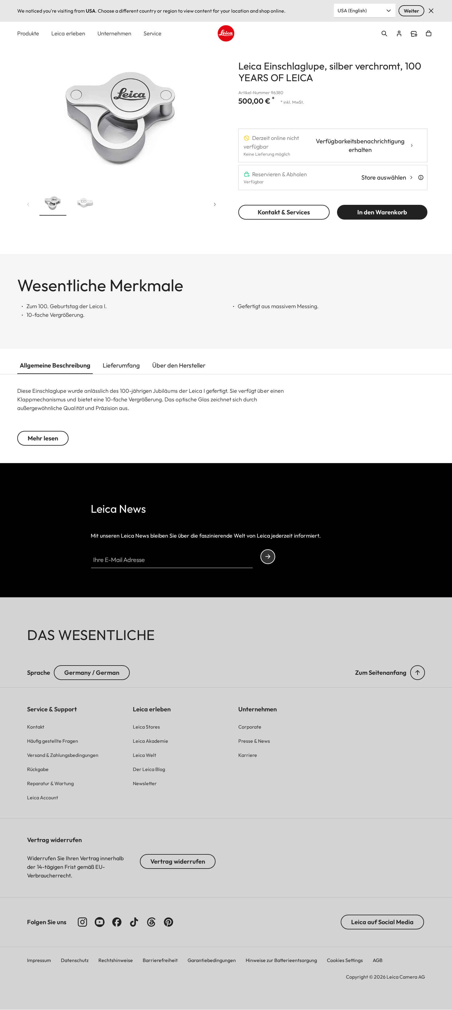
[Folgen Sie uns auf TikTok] (134, 922)
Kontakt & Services (284, 212)
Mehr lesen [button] (43, 438)
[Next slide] (215, 204)
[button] (52, 204)
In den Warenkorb (382, 212)
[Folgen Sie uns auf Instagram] (82, 922)
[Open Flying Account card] (399, 33)
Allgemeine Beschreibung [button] (55, 365)
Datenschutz (75, 960)
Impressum (39, 960)
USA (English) (352, 10)
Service (152, 33)
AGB (378, 960)
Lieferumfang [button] (121, 365)
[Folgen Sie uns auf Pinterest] (168, 922)
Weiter (411, 11)
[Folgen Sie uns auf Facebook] (117, 922)
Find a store (414, 33)
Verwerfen (431, 10)
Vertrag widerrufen (177, 861)
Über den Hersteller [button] (178, 365)
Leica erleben (68, 33)
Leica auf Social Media (382, 922)
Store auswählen (383, 177)
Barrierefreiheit (160, 960)
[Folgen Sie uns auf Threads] (151, 922)
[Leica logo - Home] (226, 33)
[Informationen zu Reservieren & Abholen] (421, 177)
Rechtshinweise (115, 960)
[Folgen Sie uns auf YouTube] (99, 922)
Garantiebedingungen (212, 960)
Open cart (428, 33)
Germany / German (91, 672)
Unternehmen (114, 33)
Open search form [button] (384, 33)
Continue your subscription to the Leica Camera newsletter (267, 556)
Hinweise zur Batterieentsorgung (281, 960)
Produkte (28, 33)
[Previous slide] (28, 204)
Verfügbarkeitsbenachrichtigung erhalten (360, 145)
